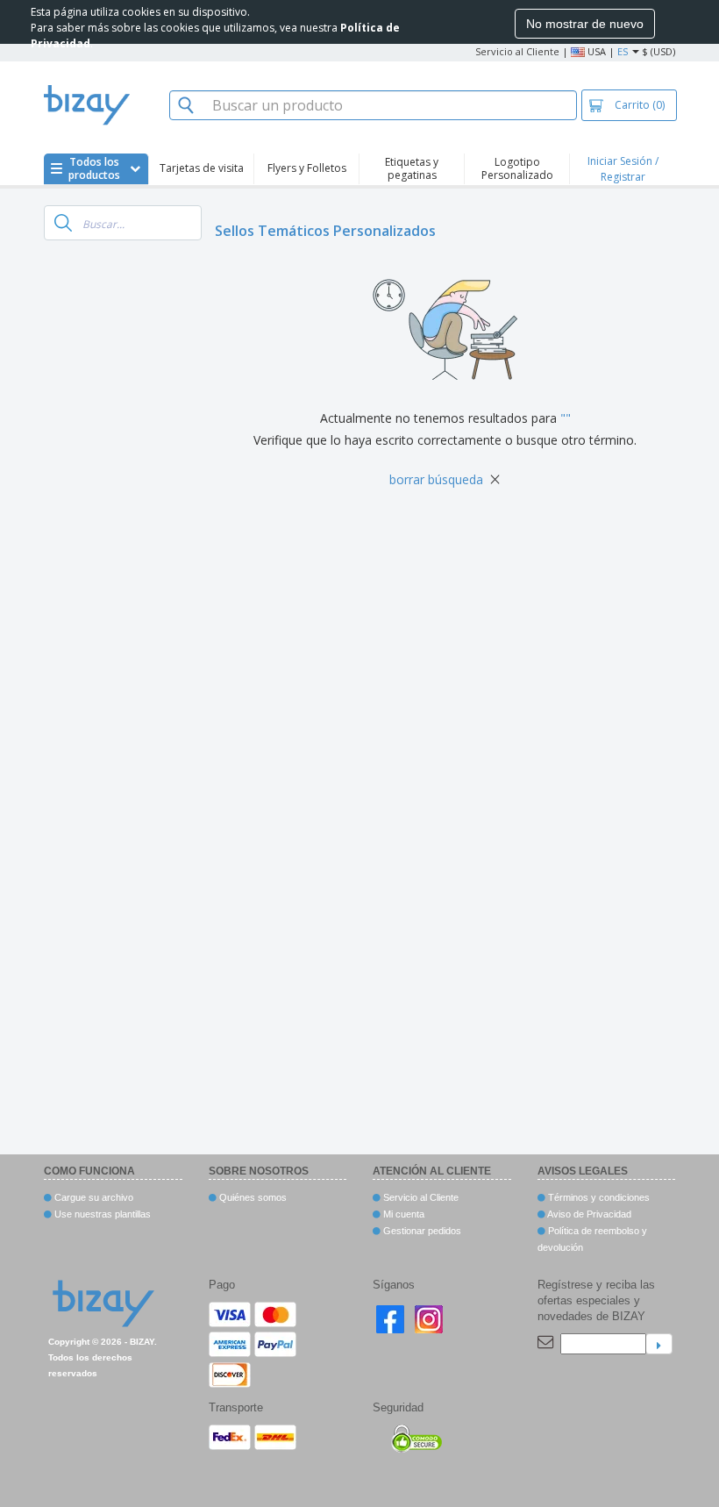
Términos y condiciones (597, 1197)
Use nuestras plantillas (101, 1214)
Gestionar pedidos (421, 1230)
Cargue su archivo (92, 1197)
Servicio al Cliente (517, 51)
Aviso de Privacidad (588, 1214)
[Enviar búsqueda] (63, 223)
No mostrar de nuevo (585, 24)
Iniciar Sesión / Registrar (622, 169)
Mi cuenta (402, 1214)
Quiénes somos (252, 1197)
